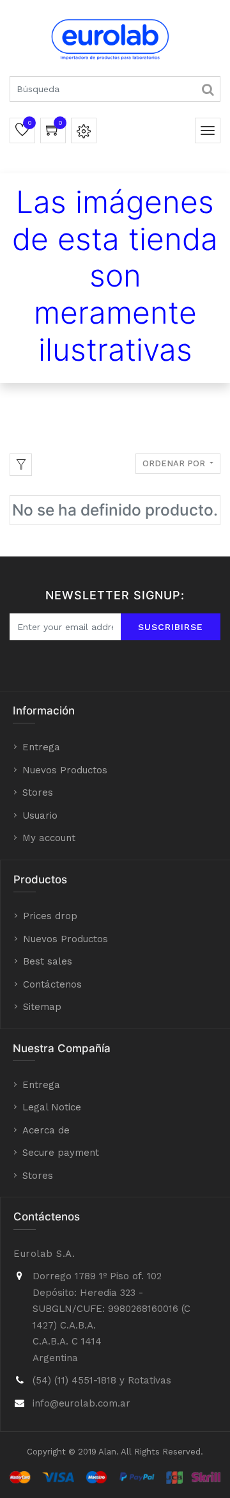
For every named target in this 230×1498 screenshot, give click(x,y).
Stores (37, 792)
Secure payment (60, 1152)
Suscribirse (170, 627)
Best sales (47, 961)
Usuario (39, 815)
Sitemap (42, 1007)
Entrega (41, 747)
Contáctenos (52, 984)
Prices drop (50, 916)
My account (48, 838)
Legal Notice (51, 1107)
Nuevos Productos (64, 770)
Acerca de (46, 1130)
